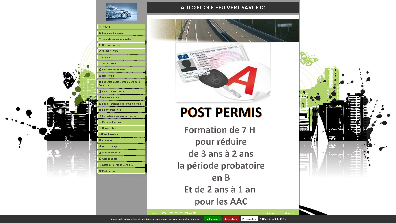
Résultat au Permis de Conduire (116, 164)
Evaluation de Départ (113, 91)
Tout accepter (212, 218)
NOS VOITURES (107, 63)
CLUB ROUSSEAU (110, 51)
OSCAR (106, 57)
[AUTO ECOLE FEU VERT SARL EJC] (121, 12)
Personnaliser (249, 218)
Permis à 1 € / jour (111, 121)
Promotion (107, 140)
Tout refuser (231, 218)
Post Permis (108, 170)
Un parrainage (110, 146)
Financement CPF (111, 109)
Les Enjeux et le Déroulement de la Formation (119, 83)
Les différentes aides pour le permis (121, 103)
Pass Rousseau (110, 134)
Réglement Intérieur (113, 32)
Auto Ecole (279, 213)
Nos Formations (111, 97)
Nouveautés (109, 128)
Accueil (105, 26)
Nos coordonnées (111, 45)
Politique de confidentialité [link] (273, 219)
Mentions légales (259, 213)
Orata (292, 213)
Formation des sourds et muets (119, 115)
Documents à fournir (113, 69)
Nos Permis (108, 75)
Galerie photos (110, 158)
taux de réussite (111, 152)
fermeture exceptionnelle (116, 38)
